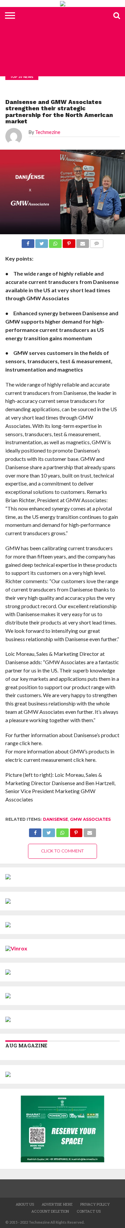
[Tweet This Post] (48, 831)
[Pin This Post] (76, 831)
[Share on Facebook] (35, 831)
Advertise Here (57, 1204)
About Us (25, 1204)
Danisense (55, 819)
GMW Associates (90, 819)
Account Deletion (50, 1211)
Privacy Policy (95, 1204)
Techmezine (47, 132)
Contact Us (89, 1211)
